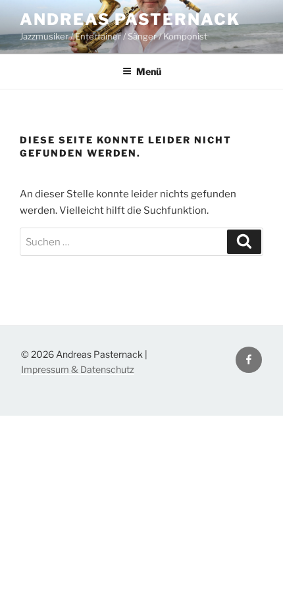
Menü (148, 71)
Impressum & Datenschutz (77, 369)
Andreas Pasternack (130, 19)
